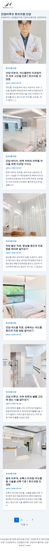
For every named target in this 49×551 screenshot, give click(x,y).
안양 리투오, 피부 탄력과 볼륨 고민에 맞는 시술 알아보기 (24, 398)
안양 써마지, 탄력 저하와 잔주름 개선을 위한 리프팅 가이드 (24, 162)
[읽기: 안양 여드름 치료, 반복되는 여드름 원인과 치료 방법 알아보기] (24, 296)
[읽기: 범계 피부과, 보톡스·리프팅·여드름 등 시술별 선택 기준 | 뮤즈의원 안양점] (24, 447)
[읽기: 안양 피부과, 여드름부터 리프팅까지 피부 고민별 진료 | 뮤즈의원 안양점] (24, 42)
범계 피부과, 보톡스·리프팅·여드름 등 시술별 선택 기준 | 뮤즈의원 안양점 (24, 481)
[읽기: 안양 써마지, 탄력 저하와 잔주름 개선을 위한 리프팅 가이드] (24, 130)
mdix (28, 545)
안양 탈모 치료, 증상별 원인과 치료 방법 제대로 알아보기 (24, 247)
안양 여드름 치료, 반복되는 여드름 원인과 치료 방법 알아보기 (24, 329)
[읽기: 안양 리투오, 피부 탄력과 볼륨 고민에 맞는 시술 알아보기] (24, 365)
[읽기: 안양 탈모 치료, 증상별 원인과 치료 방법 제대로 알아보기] (24, 215)
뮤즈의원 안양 (11, 68)
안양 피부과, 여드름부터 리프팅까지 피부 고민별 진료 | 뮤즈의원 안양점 (23, 75)
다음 (24, 524)
